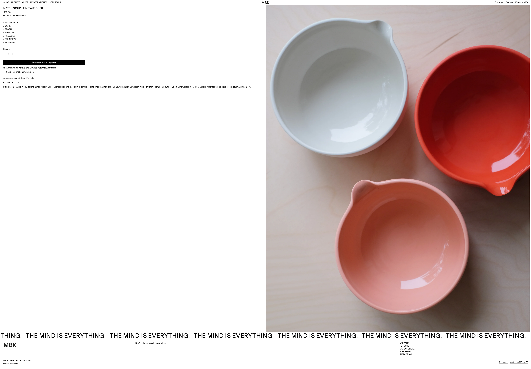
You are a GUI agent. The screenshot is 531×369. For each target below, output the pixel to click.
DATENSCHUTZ (407, 349)
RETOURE (404, 346)
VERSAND (404, 343)
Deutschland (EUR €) (518, 362)
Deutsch (502, 362)
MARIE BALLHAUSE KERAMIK (21, 360)
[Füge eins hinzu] (12, 54)
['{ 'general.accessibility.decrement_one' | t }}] (4, 54)
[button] (509, 2)
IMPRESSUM (406, 352)
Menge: (6, 49)
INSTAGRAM (406, 354)
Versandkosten (21, 15)
